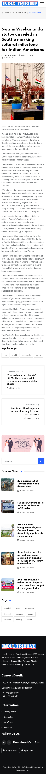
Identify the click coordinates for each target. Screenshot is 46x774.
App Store (28, 750)
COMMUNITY (20, 13)
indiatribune (10, 55)
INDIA (5, 355)
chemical (7, 614)
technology (29, 608)
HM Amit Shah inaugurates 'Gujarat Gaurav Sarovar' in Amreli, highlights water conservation (30, 530)
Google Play (11, 750)
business (7, 620)
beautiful (7, 608)
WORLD (14, 355)
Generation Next (23, 770)
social (29, 620)
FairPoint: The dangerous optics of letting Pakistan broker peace (25, 412)
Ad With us (8, 722)
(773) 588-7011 (13, 696)
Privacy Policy (10, 712)
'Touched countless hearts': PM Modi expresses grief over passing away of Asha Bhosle (22, 379)
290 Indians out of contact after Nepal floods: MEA (28, 484)
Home (6, 13)
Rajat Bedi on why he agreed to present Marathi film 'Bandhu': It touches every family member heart (30, 558)
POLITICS (38, 355)
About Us (8, 727)
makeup (19, 620)
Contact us (8, 717)
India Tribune (25, 767)
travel (18, 608)
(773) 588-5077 (12, 693)
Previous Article (16, 372)
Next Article (31, 405)
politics (30, 614)
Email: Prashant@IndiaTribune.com (17, 688)
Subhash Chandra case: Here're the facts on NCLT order (30, 506)
